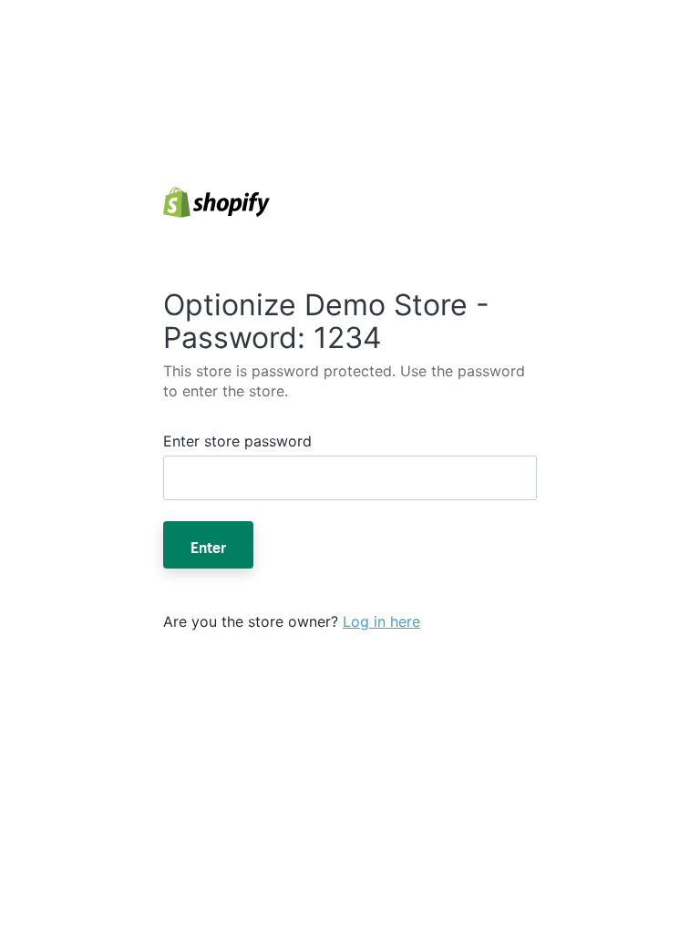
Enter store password (237, 441)
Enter (208, 545)
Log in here (381, 621)
